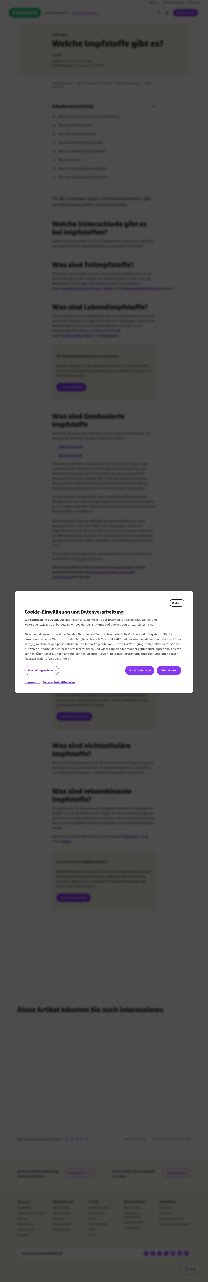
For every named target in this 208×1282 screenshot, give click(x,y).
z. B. (32, 644)
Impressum (32, 682)
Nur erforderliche (140, 670)
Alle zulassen (168, 670)
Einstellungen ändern (41, 670)
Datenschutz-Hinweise (59, 682)
